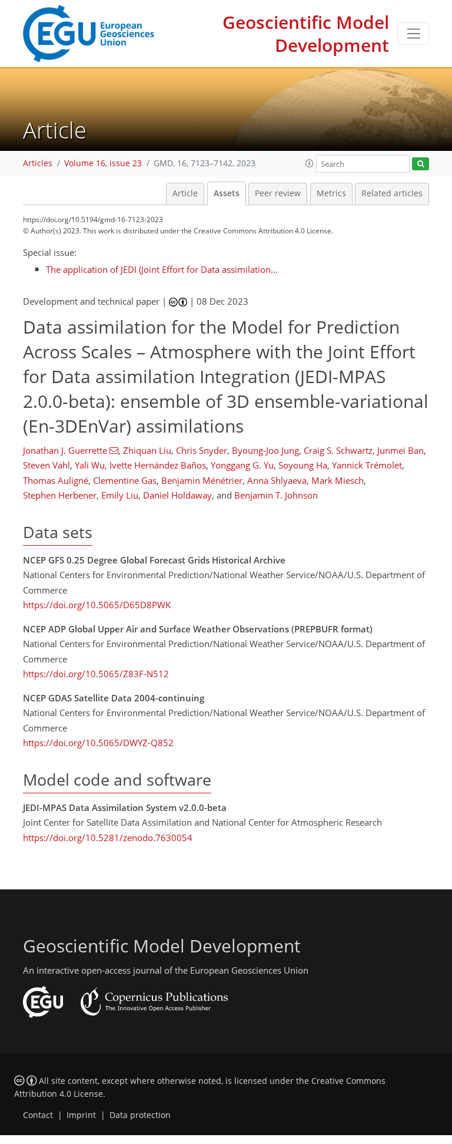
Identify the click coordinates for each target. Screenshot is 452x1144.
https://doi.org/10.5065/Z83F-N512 (96, 674)
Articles (37, 163)
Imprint (81, 1115)
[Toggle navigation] (413, 33)
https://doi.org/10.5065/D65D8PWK (97, 605)
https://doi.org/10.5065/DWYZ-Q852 (98, 743)
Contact (38, 1115)
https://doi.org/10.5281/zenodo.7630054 (107, 837)
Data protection (140, 1115)
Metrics (331, 193)
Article (185, 193)
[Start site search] (420, 164)
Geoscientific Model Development (305, 33)
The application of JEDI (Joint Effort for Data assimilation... (162, 269)
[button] (309, 163)
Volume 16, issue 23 (103, 163)
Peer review (278, 193)
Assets (227, 193)
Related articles (392, 193)
